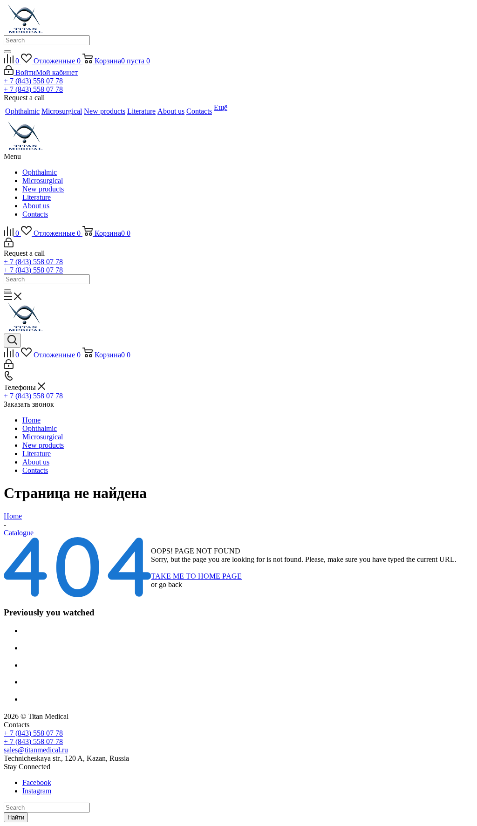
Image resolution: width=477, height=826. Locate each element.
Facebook (36, 782)
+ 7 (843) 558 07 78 (33, 81)
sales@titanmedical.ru (36, 750)
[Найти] (7, 51)
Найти (15, 817)
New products (43, 189)
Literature (36, 197)
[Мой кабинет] (9, 245)
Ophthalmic (39, 172)
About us (35, 206)
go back (170, 584)
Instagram (36, 791)
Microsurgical (42, 180)
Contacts (35, 214)
